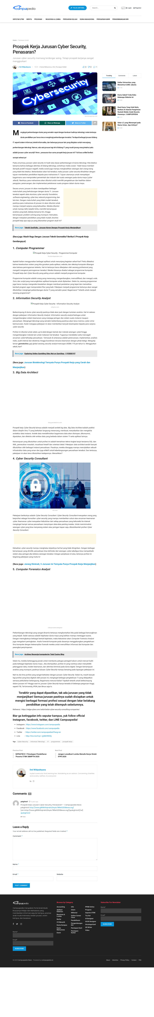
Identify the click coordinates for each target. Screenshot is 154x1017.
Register (138, 8)
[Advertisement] (77, 31)
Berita (29, 19)
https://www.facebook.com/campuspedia (42, 728)
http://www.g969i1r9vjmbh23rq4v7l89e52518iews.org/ (52, 807)
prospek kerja (67, 741)
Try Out (88, 915)
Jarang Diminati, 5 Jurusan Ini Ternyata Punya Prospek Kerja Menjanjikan (59, 564)
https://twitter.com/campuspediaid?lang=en (43, 732)
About (108, 960)
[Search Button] (115, 8)
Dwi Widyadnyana (25, 67)
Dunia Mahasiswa (87, 19)
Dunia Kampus (62, 925)
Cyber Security (23, 741)
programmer (55, 741)
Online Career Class (76, 916)
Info (53, 67)
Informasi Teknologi (38, 741)
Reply (24, 816)
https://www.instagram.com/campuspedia (43, 724)
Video (87, 930)
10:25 (36, 67)
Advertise (115, 960)
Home (14, 40)
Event (59, 933)
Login (129, 8)
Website (60, 874)
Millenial (74, 913)
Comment (18, 836)
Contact (133, 960)
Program (38, 19)
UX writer (88, 927)
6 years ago (34, 801)
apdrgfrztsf (25, 813)
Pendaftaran (75, 920)
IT (48, 741)
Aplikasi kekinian (60, 910)
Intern (73, 910)
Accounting (61, 907)
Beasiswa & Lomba (53, 19)
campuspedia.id (47, 960)
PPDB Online (89, 907)
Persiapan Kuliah (70, 19)
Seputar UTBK (18, 19)
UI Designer (89, 918)
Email (15, 874)
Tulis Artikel (78, 8)
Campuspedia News (25, 960)
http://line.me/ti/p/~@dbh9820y (39, 736)
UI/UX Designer (90, 921)
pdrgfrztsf (24, 801)
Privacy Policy (124, 960)
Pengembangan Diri (120, 19)
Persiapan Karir (103, 19)
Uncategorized (90, 924)
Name (16, 864)
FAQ (140, 960)
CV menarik (61, 922)
